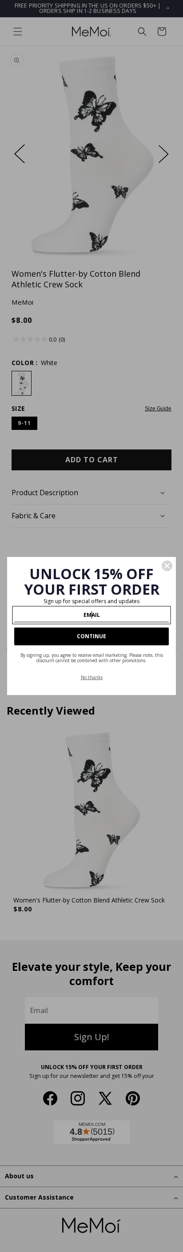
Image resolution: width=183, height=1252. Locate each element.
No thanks (92, 677)
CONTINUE (91, 636)
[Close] (167, 565)
